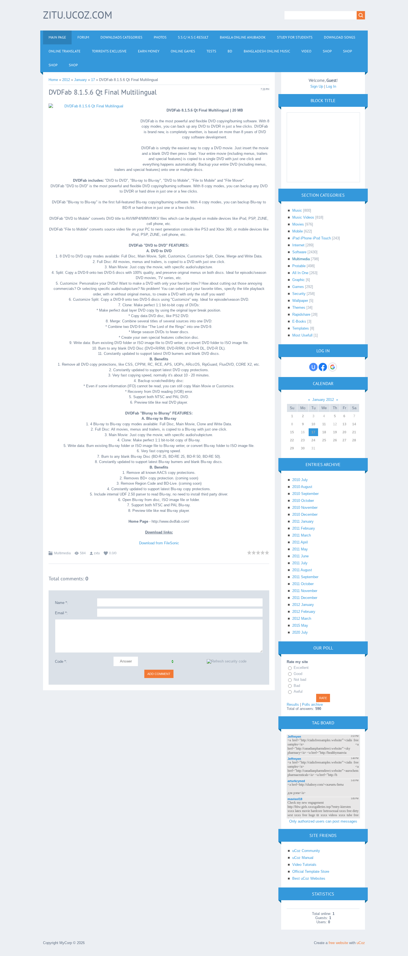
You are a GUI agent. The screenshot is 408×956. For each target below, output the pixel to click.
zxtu (97, 553)
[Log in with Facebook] (323, 367)
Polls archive (312, 704)
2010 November (305, 507)
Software (299, 252)
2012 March (301, 618)
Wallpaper (300, 301)
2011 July (300, 563)
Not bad (300, 679)
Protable (299, 266)
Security (299, 294)
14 (354, 424)
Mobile (297, 231)
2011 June (300, 556)
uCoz (361, 943)
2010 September (305, 494)
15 (292, 432)
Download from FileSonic (159, 543)
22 (292, 440)
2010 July (300, 480)
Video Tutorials (304, 865)
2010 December (305, 514)
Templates (300, 328)
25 (324, 440)
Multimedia (62, 553)
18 (324, 432)
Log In (331, 86)
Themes (298, 307)
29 (292, 448)
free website (338, 943)
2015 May (300, 625)
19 (335, 432)
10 (313, 424)
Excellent (301, 668)
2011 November (304, 591)
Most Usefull (302, 335)
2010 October (303, 501)
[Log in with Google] (332, 367)
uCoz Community (306, 851)
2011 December (304, 598)
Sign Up (316, 86)
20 (344, 432)
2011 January (303, 521)
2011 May (300, 549)
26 (335, 440)
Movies (298, 224)
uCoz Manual (302, 858)
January (80, 80)
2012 (66, 80)
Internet (298, 245)
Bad (297, 686)
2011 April (300, 542)
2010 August (302, 487)
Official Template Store (310, 871)
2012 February (303, 611)
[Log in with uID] (313, 367)
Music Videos (303, 217)
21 (354, 432)
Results (293, 704)
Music (297, 210)
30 (303, 448)
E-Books (299, 321)
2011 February (303, 528)
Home (53, 80)
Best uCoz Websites (308, 878)
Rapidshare (301, 314)
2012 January (303, 605)
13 (344, 424)
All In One (300, 273)
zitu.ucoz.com (77, 14)
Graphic (298, 280)
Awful (298, 691)
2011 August (302, 570)
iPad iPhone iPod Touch (311, 238)
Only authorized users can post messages (323, 821)
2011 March (301, 535)
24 (313, 440)
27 (344, 440)
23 (303, 440)
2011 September (305, 577)
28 (354, 440)
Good (298, 674)
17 (93, 80)
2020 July (300, 632)
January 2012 (323, 400)
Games (298, 287)
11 (324, 424)
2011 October (303, 584)
